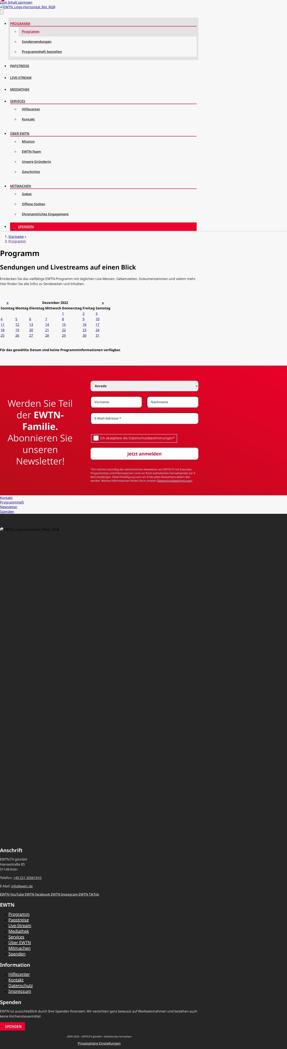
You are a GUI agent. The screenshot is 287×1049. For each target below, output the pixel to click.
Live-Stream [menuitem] (21, 77)
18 (2, 330)
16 (84, 324)
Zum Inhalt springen (16, 2)
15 (64, 324)
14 (47, 324)
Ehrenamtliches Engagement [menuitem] (45, 214)
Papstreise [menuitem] (19, 66)
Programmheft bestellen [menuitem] (42, 51)
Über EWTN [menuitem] (19, 133)
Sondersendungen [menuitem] (36, 41)
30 (84, 335)
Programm (17, 241)
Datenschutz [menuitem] (20, 985)
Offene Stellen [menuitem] (33, 204)
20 (31, 330)
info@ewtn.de (22, 886)
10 (97, 319)
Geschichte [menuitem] (31, 171)
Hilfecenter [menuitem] (31, 109)
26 (17, 335)
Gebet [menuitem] (27, 194)
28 (47, 335)
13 (31, 324)
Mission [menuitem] (28, 141)
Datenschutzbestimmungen (174, 481)
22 (64, 330)
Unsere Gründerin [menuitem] (36, 161)
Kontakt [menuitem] (28, 119)
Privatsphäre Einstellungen (99, 1043)
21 (47, 330)
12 (17, 324)
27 (31, 335)
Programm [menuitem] (20, 23)
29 (64, 335)
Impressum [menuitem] (19, 991)
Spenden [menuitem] (26, 226)
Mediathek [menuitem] (19, 89)
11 (2, 324)
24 (97, 330)
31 (97, 335)
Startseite (16, 236)
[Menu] (1, 11)
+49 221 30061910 (27, 877)
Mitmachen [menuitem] (20, 186)
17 (97, 324)
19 (17, 330)
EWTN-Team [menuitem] (31, 151)
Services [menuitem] (17, 101)
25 (2, 335)
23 (84, 330)
